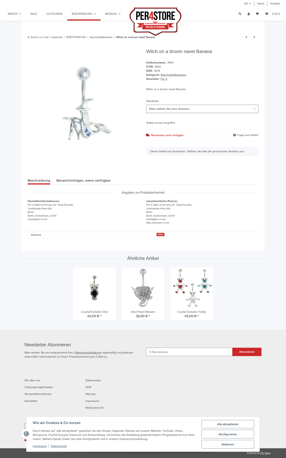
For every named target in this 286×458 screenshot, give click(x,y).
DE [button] (246, 3)
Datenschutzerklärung (87, 352)
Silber (160, 234)
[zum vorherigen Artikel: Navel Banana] (246, 37)
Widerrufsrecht (94, 407)
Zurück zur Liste (39, 37)
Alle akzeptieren (228, 424)
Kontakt (275, 3)
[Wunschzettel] (257, 14)
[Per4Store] (150, 21)
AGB (88, 387)
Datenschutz (59, 446)
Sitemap (90, 393)
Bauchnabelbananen (173, 74)
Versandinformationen (38, 393)
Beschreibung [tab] (39, 180)
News (260, 3)
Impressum (40, 446)
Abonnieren (247, 351)
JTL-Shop (265, 453)
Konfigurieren (228, 434)
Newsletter (31, 400)
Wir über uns (32, 380)
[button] (248, 14)
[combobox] (202, 109)
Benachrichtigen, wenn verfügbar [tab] (83, 180)
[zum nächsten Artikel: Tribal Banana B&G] (254, 37)
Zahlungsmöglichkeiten (39, 387)
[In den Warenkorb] (31, 46)
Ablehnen (227, 444)
